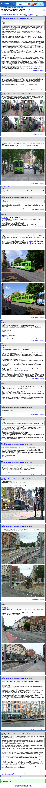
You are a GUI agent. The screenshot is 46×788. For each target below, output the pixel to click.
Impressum (17, 785)
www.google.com (29, 370)
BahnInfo (30, 786)
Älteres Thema (11, 774)
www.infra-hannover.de (5, 331)
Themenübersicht (9, 14)
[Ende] (44, 15)
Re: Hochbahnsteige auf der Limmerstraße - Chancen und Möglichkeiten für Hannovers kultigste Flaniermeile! (17, 18)
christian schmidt (5, 186)
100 (28, 14)
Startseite (2, 7)
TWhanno (4, 381)
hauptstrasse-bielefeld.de (6, 608)
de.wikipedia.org (4, 365)
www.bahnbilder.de (5, 367)
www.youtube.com (14, 39)
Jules (8, 11)
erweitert (44, 10)
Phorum (18, 786)
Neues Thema (16, 14)
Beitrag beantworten (35, 70)
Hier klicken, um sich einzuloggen (6, 781)
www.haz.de (29, 242)
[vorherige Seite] (32, 15)
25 (25, 14)
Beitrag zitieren (42, 70)
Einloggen (34, 0)
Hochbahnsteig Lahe (4, 456)
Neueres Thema (4, 774)
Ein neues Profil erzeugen (42, 0)
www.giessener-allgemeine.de (10, 69)
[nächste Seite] (43, 15)
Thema (19, 7)
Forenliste (3, 14)
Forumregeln (29, 785)
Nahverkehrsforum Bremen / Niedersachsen (10, 7)
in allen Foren (31, 14)
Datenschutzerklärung (22, 785)
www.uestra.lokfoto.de (34, 208)
